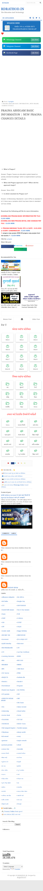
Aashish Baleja (12, 588)
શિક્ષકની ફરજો (5, 804)
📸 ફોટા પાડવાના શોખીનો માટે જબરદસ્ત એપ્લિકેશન (13, 479)
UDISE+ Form (21, 724)
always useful (21, 732)
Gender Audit (6, 631)
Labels (13, 533)
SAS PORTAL (21, 690)
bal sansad (5, 736)
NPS (3, 669)
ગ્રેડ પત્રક (4, 766)
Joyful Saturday (6, 644)
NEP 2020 (20, 660)
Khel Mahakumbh (7, 648)
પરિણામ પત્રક (20, 779)
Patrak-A (4, 682)
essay (19, 736)
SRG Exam (20, 703)
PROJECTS (5, 677)
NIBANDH (5, 665)
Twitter (18, 246)
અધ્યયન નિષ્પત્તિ (5, 753)
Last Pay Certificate (23, 652)
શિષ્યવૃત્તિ (19, 804)
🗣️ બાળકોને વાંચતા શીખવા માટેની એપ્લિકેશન (12, 476)
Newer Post (7, 319)
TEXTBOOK (5, 724)
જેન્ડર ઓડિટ (5, 770)
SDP (18, 694)
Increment (5, 639)
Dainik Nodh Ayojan (8, 610)
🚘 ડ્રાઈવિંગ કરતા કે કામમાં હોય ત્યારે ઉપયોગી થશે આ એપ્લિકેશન (17, 482)
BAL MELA (20, 597)
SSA (3, 707)
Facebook (6, 246)
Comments (5, 533)
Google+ (30, 246)
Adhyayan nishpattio (8, 597)
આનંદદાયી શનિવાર (21, 753)
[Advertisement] (21, 78)
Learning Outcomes (8, 656)
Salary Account (21, 707)
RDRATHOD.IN (22, 875)
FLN (18, 614)
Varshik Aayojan (22, 728)
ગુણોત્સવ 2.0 (5, 762)
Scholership (5, 711)
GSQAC (19, 627)
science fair (5, 749)
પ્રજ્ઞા (18, 783)
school (19, 745)
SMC (18, 698)
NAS (3, 660)
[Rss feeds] (39, 18)
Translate (17, 869)
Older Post (36, 319)
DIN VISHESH (21, 605)
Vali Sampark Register (9, 728)
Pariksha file (21, 677)
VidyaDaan (5, 732)
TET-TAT (19, 720)
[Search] (40, 2)
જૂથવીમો (19, 766)
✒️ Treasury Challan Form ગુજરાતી (12, 811)
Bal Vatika (5, 601)
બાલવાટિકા (19, 787)
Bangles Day (21, 601)
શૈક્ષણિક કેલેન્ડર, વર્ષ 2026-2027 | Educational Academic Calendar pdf (24, 28)
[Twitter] (16, 463)
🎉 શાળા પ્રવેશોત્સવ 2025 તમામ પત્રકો (11, 814)
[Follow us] (36, 18)
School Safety (21, 711)
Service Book (6, 715)
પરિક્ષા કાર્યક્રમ (5, 779)
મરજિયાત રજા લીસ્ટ (6, 795)
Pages (6, 3)
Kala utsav (20, 644)
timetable (20, 749)
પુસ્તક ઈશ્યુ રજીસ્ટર (6, 783)
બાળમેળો (4, 791)
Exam (3, 614)
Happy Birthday (22, 631)
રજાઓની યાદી (20, 795)
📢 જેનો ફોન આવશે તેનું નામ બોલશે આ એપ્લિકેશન (13, 473)
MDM (19, 656)
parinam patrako (7, 745)
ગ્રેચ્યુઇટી (19, 762)
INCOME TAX (6, 635)
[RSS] (22, 463)
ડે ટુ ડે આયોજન (20, 770)
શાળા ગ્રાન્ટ (19, 800)
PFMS (19, 673)
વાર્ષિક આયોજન (5, 800)
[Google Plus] (19, 463)
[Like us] (30, 18)
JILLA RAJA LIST (22, 639)
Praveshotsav (6, 686)
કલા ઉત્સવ (19, 757)
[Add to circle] (33, 18)
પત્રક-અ (3, 774)
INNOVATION (21, 635)
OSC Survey (5, 673)
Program (20, 686)
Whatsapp (19, 249)
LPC (18, 648)
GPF (3, 627)
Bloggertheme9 (21, 877)
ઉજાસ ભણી (4, 757)
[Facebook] (12, 463)
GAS (3, 622)
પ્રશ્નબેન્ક (3, 787)
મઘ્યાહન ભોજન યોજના (22, 791)
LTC (3, 652)
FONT (3, 618)
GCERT (19, 622)
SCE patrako (5, 694)
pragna (9, 239)
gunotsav (4, 741)
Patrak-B (19, 682)
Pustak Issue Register (8, 690)
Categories (9, 18)
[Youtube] (9, 463)
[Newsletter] (25, 463)
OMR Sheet (20, 669)
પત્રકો (18, 774)
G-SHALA (20, 618)
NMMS (19, 665)
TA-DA (19, 715)
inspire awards (22, 741)
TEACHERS (5, 720)
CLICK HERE (5, 218)
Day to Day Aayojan (23, 610)
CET (3, 605)
